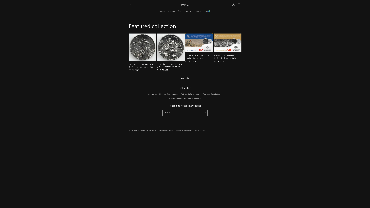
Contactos (152, 94)
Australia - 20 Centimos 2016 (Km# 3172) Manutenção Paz (141, 65)
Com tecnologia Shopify (148, 130)
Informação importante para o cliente (185, 98)
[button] (131, 4)
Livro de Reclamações (168, 94)
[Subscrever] (204, 113)
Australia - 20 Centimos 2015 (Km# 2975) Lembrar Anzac (169, 65)
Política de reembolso (166, 130)
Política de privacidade (184, 130)
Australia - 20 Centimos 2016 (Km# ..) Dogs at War (197, 57)
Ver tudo (185, 78)
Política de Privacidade (191, 94)
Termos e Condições (211, 94)
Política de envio (199, 130)
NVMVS (136, 130)
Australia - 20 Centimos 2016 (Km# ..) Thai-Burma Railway (226, 57)
